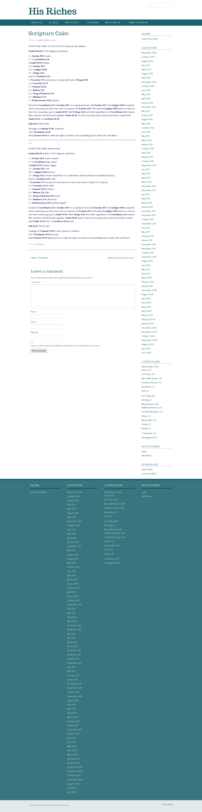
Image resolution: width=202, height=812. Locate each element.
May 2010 (146, 269)
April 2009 (146, 311)
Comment (36, 282)
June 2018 (146, 90)
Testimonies (92, 22)
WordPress (147, 456)
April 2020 (146, 69)
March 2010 (147, 278)
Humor (145, 416)
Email (34, 322)
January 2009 (148, 323)
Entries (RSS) (147, 469)
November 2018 (149, 82)
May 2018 (146, 94)
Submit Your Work (138, 22)
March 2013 (147, 182)
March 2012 (147, 203)
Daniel (144, 370)
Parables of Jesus (149, 383)
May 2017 (146, 111)
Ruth (144, 391)
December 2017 (149, 107)
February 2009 (148, 319)
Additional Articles (150, 408)
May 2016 (146, 124)
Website (34, 332)
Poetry (144, 424)
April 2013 (146, 178)
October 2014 (148, 149)
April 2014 (146, 153)
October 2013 (148, 161)
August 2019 (147, 74)
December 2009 (149, 290)
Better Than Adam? (40, 258)
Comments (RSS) (149, 474)
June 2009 (146, 303)
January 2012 (147, 207)
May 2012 (146, 198)
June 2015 (146, 132)
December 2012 (149, 186)
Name (34, 312)
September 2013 (149, 165)
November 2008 (149, 332)
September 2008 (149, 340)
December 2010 (149, 244)
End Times (146, 374)
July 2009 (146, 299)
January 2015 (147, 144)
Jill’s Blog (54, 22)
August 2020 (147, 61)
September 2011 (149, 224)
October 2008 (148, 336)
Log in (144, 451)
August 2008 (147, 344)
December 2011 (148, 211)
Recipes (40, 244)
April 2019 (146, 78)
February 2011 (148, 236)
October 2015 (148, 128)
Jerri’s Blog (37, 22)
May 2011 (146, 232)
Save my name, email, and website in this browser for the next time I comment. (65, 346)
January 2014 (147, 157)
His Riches (53, 11)
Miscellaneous (113, 22)
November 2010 (149, 249)
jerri (54, 40)
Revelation (146, 387)
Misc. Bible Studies (150, 378)
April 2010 (146, 274)
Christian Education (150, 412)
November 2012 (149, 190)
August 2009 (147, 294)
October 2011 (147, 219)
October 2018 (148, 86)
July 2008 (146, 349)
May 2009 (146, 307)
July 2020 (146, 65)
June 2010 (146, 265)
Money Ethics (147, 420)
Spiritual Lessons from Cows (120, 258)
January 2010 (147, 286)
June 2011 (146, 228)
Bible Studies (72, 22)
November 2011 (148, 215)
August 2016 (147, 119)
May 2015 (146, 136)
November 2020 (149, 53)
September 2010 (149, 257)
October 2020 (148, 57)
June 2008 (146, 353)
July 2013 (146, 169)
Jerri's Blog (146, 396)
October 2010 (148, 253)
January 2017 (147, 115)
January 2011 (147, 240)
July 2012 (146, 194)
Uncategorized (148, 438)
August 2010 (147, 261)
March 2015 (147, 140)
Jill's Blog (145, 400)
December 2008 (149, 328)
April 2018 (146, 98)
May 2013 (146, 174)
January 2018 (147, 103)
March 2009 (147, 315)
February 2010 (148, 282)
